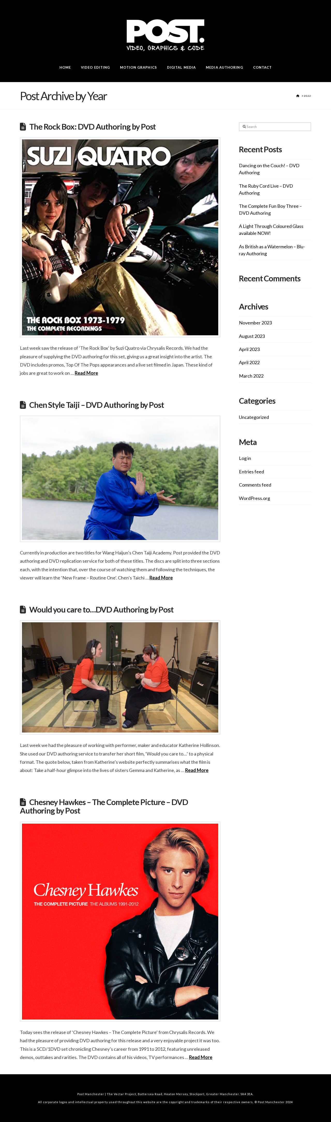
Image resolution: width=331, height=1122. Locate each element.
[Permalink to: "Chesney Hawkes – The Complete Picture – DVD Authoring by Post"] (120, 922)
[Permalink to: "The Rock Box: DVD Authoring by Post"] (120, 237)
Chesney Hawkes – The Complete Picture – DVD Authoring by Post (104, 806)
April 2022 (249, 362)
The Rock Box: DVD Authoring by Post (92, 126)
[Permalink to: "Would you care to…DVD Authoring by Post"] (120, 677)
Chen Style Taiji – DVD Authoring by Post (96, 405)
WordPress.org (254, 498)
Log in (245, 458)
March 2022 (251, 376)
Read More (86, 373)
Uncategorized (254, 417)
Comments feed (255, 485)
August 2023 (252, 336)
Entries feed (251, 471)
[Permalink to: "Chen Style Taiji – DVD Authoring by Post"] (120, 479)
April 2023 (249, 349)
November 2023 (255, 322)
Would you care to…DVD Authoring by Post (101, 609)
